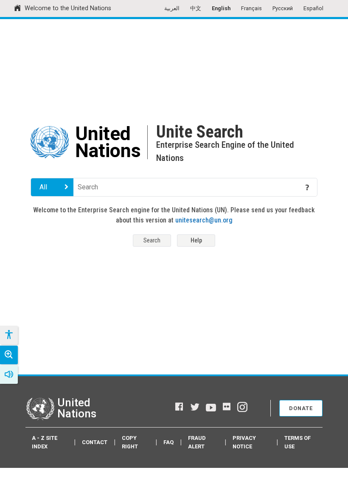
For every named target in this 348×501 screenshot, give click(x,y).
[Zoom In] (9, 355)
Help (196, 240)
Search (151, 240)
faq (168, 442)
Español (313, 8)
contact (94, 442)
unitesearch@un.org (204, 220)
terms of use (297, 442)
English (221, 8)
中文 (195, 8)
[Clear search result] (295, 187)
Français (251, 8)
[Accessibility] (8, 335)
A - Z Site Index (44, 442)
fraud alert (197, 442)
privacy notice (244, 442)
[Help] (307, 187)
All (43, 187)
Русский (282, 8)
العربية (172, 8)
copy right (130, 442)
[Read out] (9, 374)
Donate (301, 408)
